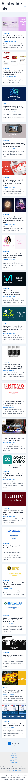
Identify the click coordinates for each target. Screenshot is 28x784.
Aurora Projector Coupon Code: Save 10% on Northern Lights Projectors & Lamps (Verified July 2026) (13, 219)
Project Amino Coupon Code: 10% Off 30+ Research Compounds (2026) (14, 475)
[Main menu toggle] (25, 6)
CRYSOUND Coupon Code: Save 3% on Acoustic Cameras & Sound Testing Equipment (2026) (14, 144)
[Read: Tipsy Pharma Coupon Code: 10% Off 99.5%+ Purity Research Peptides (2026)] (14, 570)
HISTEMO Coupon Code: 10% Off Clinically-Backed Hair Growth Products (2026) (13, 403)
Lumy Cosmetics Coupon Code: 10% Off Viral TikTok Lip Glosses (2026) (13, 512)
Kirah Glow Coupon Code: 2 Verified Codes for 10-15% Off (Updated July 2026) (12, 255)
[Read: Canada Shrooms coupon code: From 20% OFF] (14, 643)
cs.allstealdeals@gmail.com (15, 770)
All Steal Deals (6, 33)
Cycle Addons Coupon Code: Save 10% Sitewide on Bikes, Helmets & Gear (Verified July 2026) (12, 328)
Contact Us (14, 757)
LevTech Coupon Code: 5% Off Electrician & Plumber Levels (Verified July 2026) (13, 72)
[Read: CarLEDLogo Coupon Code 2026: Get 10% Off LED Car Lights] (14, 426)
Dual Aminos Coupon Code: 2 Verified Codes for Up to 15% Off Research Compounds (13, 107)
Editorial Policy (14, 762)
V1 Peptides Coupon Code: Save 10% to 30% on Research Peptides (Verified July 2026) (13, 292)
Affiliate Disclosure (14, 760)
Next (14, 746)
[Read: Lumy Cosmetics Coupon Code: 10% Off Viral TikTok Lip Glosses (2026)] (14, 498)
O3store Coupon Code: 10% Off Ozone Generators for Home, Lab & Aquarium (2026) (13, 619)
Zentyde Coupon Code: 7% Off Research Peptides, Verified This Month (13, 37)
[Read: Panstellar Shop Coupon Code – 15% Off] (14, 533)
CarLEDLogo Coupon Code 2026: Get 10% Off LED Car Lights (13, 439)
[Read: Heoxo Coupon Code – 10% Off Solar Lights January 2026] (14, 678)
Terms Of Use (14, 755)
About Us (14, 754)
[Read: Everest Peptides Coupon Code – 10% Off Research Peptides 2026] (14, 711)
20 (18, 743)
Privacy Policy (14, 759)
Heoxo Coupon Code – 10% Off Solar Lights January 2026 (13, 691)
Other (4, 103)
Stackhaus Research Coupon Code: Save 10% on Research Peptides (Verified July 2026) (12, 366)
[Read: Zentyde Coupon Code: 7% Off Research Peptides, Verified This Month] (14, 23)
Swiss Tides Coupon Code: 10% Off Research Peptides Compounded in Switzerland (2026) (13, 182)
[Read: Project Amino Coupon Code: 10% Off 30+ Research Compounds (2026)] (14, 461)
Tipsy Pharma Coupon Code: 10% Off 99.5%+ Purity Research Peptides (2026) (13, 584)
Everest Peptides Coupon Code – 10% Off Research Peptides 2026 (13, 724)
